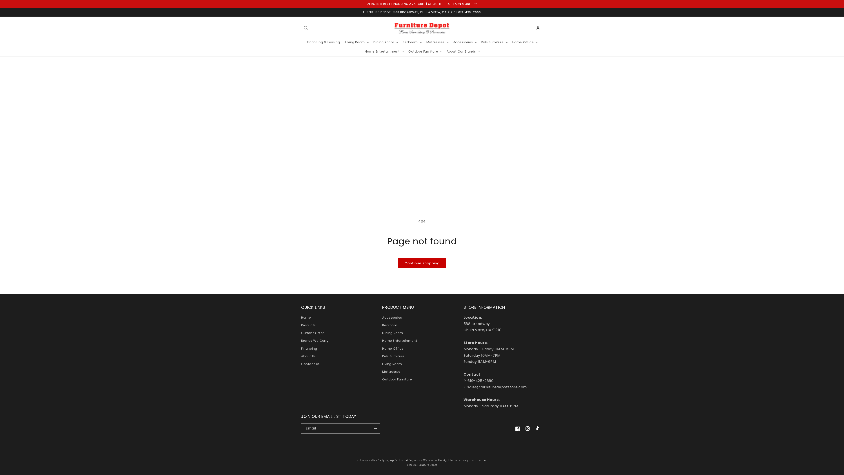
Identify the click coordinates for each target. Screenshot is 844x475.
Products (308, 325)
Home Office (393, 348)
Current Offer (312, 333)
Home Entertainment (399, 340)
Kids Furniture (393, 356)
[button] (306, 28)
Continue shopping (422, 263)
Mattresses (391, 371)
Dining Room (392, 333)
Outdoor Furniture (397, 379)
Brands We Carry (315, 340)
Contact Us (310, 364)
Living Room (392, 364)
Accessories (392, 317)
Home (306, 317)
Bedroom (389, 325)
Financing (309, 348)
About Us (308, 356)
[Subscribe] (375, 428)
